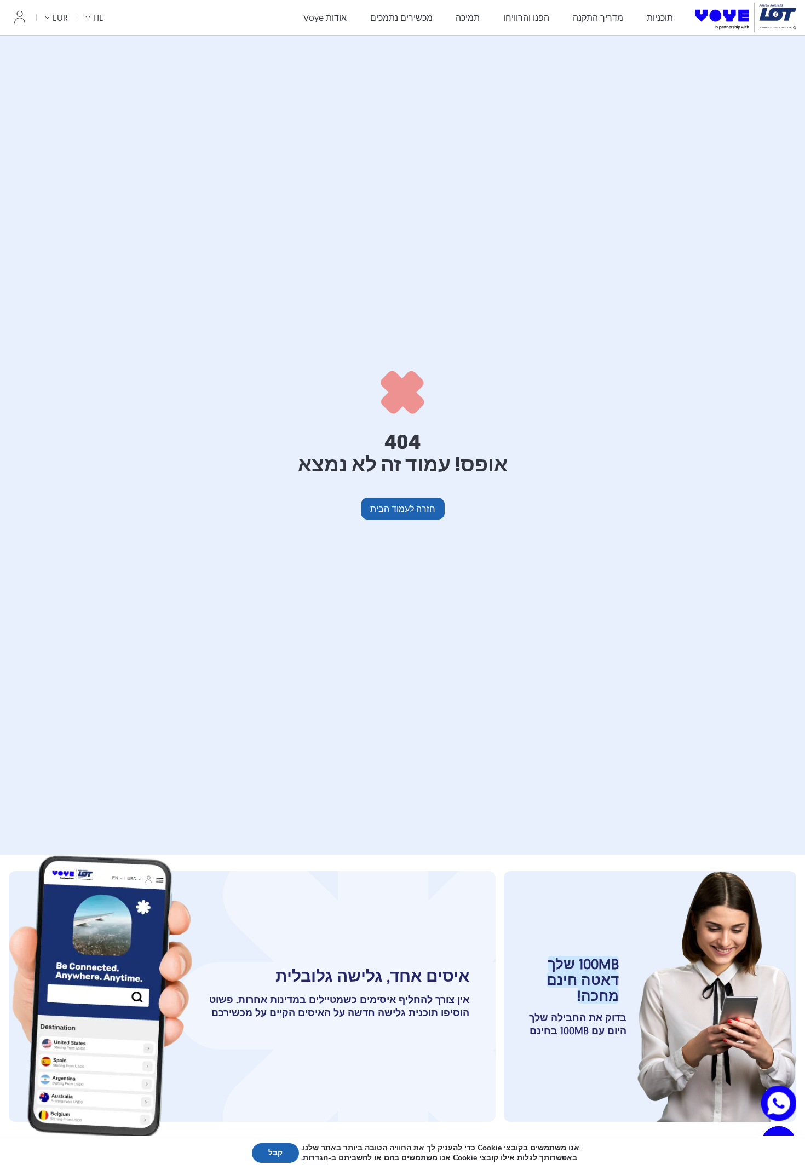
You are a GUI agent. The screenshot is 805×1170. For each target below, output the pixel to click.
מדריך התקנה (598, 17)
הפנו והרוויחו (526, 17)
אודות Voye (325, 17)
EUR (60, 17)
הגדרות (315, 1158)
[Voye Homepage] (745, 17)
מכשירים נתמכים (401, 17)
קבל (275, 1153)
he (98, 17)
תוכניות (660, 17)
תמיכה (468, 17)
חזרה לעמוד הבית (402, 508)
